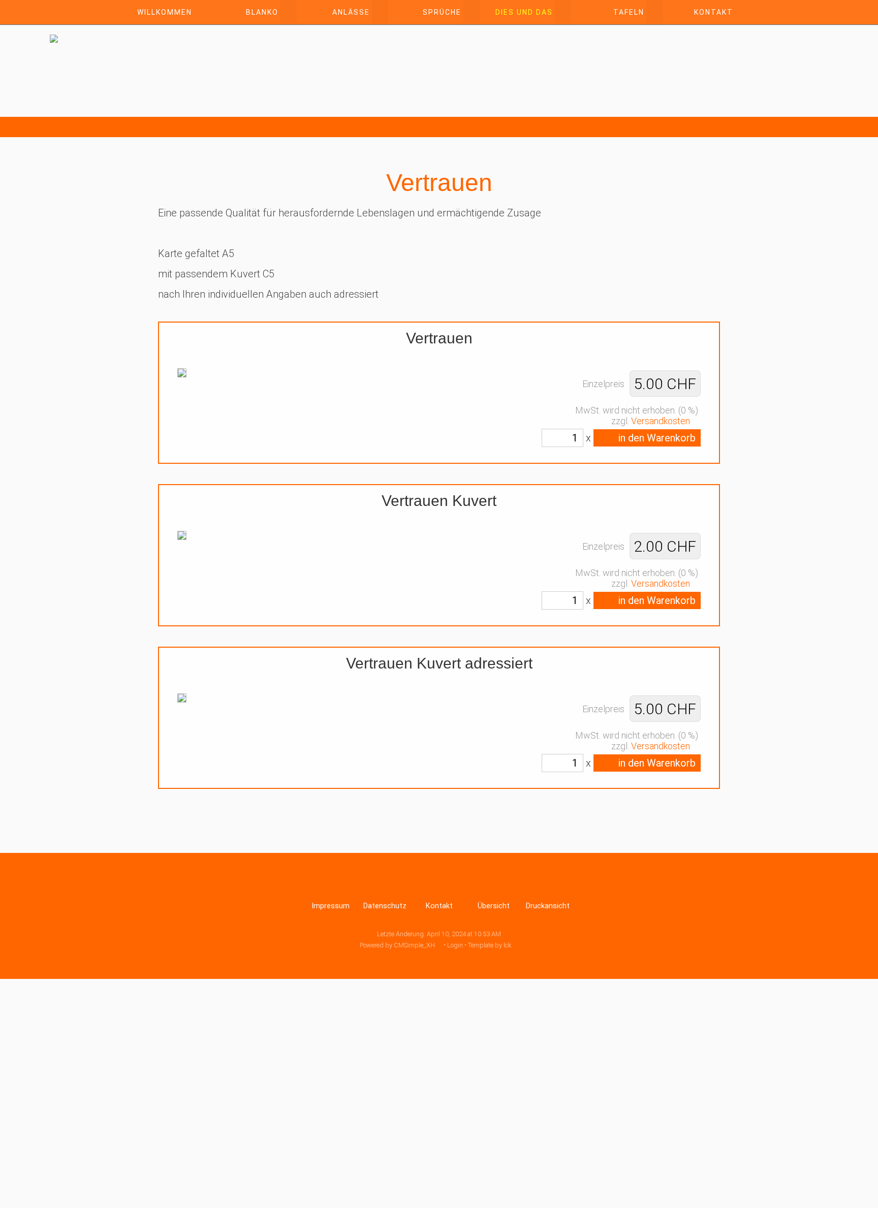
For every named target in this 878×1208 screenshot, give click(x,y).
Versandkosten (660, 421)
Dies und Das (524, 12)
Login (455, 945)
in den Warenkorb (656, 438)
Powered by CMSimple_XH (397, 945)
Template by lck (489, 945)
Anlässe (351, 12)
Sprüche (442, 12)
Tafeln (628, 12)
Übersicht (494, 906)
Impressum (330, 906)
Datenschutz (384, 906)
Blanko (262, 12)
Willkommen (164, 12)
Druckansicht (548, 906)
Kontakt (713, 12)
